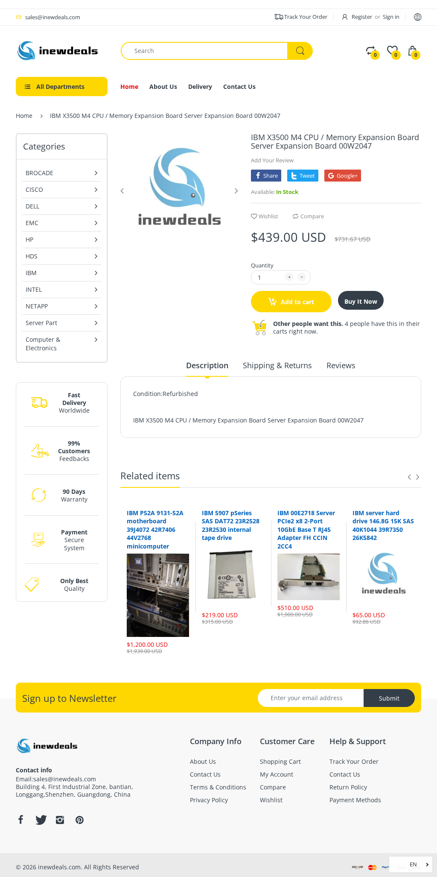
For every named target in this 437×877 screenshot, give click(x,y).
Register (361, 17)
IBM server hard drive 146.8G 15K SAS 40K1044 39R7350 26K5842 (383, 525)
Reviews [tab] (340, 365)
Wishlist (268, 216)
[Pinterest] (79, 820)
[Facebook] (20, 820)
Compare (312, 216)
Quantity (262, 265)
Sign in (391, 17)
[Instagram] (59, 820)
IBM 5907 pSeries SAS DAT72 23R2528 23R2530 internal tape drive (230, 525)
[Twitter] (40, 820)
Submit (389, 698)
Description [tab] (207, 365)
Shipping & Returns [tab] (277, 365)
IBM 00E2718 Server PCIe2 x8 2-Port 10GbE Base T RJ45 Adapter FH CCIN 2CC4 (306, 529)
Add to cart (296, 302)
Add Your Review (272, 160)
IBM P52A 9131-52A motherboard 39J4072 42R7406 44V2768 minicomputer (155, 529)
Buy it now (360, 301)
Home (24, 115)
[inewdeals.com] (58, 50)
